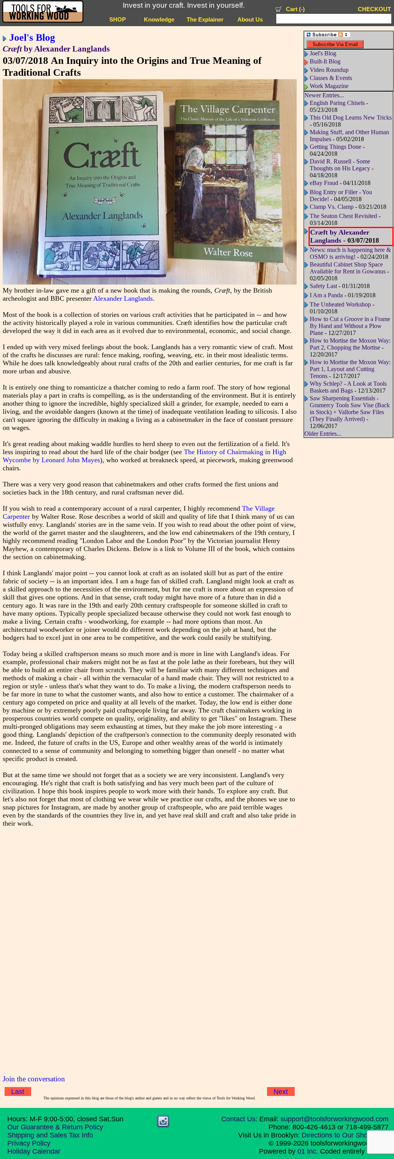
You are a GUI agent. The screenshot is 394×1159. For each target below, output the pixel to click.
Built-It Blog (325, 61)
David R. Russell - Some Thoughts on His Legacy (340, 165)
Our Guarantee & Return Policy (55, 1127)
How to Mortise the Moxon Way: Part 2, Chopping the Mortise (350, 344)
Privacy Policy (28, 1143)
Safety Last (323, 286)
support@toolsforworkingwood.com (334, 1119)
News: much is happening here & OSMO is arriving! (350, 253)
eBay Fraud (324, 183)
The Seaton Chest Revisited (343, 216)
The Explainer (205, 20)
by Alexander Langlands (56, 48)
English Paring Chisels (337, 103)
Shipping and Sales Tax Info (50, 1135)
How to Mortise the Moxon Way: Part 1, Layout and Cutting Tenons (350, 369)
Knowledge (159, 20)
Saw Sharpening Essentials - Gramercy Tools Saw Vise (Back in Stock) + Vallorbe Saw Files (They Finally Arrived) (350, 408)
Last (17, 1091)
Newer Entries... (324, 95)
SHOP (117, 20)
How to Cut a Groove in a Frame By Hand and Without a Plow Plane (350, 326)
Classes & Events (331, 78)
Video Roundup (329, 70)
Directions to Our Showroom (345, 1135)
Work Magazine (329, 86)
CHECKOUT (374, 9)
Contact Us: (239, 1119)
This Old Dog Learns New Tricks (351, 117)
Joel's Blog (32, 37)
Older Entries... (322, 433)
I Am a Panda (326, 295)
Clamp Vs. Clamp (332, 206)
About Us (250, 20)
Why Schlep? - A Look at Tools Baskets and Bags (348, 387)
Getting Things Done (335, 146)
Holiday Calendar (33, 1151)
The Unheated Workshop (340, 304)
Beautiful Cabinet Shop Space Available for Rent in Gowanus (348, 268)
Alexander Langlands (123, 298)
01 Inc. (307, 1151)
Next (281, 1091)
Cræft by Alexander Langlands (339, 236)
